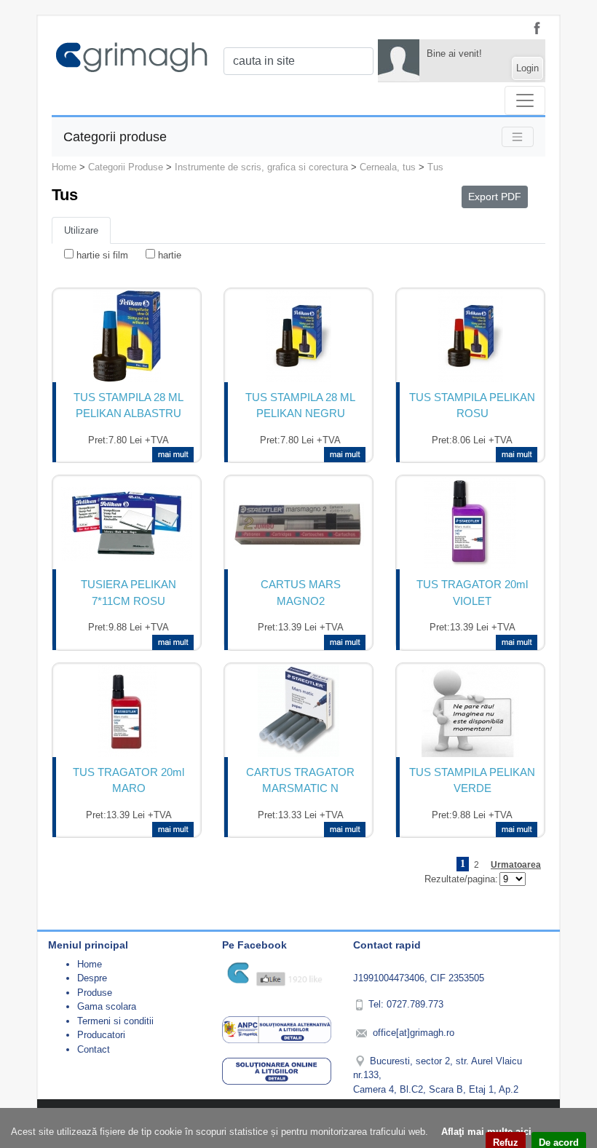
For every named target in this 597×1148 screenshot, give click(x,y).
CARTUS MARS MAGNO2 (301, 592)
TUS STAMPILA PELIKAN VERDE (472, 780)
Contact (93, 1049)
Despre (92, 978)
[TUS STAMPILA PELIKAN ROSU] (470, 336)
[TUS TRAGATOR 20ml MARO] (127, 711)
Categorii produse (115, 136)
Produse (94, 992)
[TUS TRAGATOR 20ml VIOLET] (470, 523)
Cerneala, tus (388, 167)
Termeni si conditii (115, 1021)
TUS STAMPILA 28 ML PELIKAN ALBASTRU (128, 405)
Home (64, 167)
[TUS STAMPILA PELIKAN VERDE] (470, 711)
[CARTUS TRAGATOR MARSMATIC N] (298, 711)
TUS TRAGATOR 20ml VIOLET (472, 592)
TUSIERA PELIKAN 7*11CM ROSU (128, 592)
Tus (435, 167)
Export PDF (494, 196)
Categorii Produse (125, 167)
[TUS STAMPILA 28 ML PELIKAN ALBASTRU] (127, 336)
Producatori (101, 1034)
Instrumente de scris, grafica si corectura (261, 167)
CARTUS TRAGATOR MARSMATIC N (300, 780)
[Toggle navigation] (525, 100)
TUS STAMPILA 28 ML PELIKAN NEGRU (300, 405)
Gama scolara (106, 1006)
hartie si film (102, 255)
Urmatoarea (516, 865)
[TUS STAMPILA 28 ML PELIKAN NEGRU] (298, 336)
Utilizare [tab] (81, 230)
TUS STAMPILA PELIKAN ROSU (472, 405)
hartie (169, 255)
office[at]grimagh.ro (413, 1032)
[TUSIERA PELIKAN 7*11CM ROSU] (126, 523)
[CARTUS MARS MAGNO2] (298, 524)
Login (527, 68)
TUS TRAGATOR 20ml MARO (128, 780)
